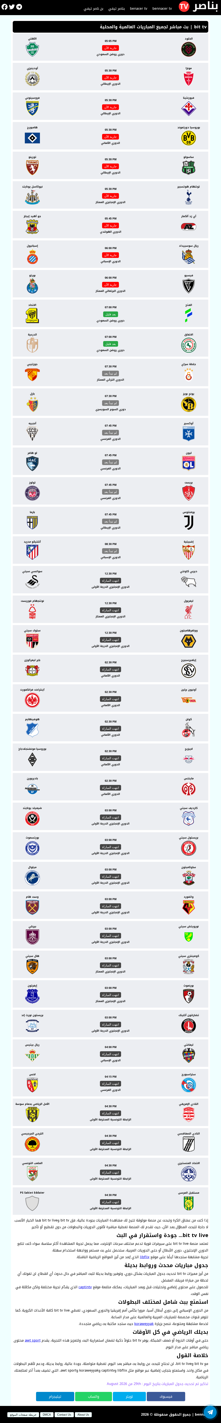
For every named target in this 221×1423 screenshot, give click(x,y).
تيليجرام (55, 1396)
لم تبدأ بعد (110, 373)
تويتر (129, 1396)
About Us (83, 1414)
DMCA (47, 1414)
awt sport (33, 1340)
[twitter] (12, 7)
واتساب (93, 1396)
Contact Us (64, 1414)
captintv (85, 1287)
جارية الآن (110, 48)
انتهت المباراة (110, 580)
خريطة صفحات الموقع (23, 1414)
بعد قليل (110, 314)
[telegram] (19, 7)
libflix (144, 1257)
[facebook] (4, 7)
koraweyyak (144, 1323)
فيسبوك (166, 1396)
